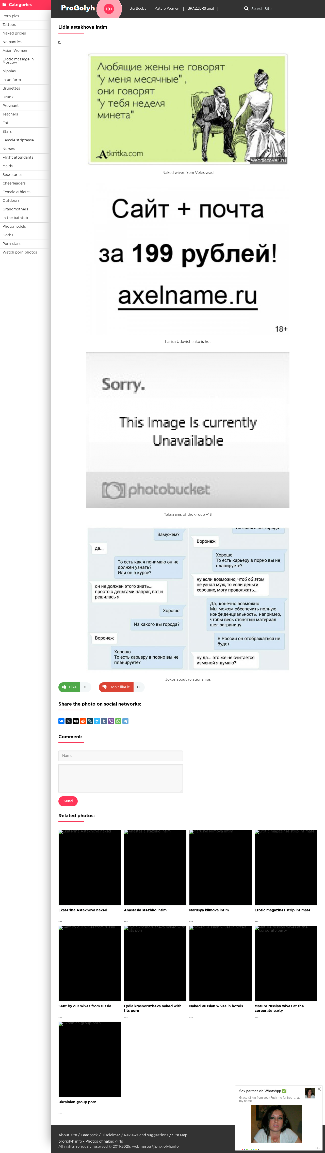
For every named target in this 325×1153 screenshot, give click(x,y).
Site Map (179, 1135)
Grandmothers (15, 209)
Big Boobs (137, 8)
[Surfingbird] (97, 721)
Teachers (10, 114)
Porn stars (12, 243)
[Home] (90, 9)
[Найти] (246, 9)
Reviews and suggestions (146, 1135)
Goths (8, 235)
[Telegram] (125, 721)
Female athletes (16, 192)
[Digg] (76, 721)
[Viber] (111, 721)
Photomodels (14, 226)
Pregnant (11, 105)
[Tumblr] (104, 721)
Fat (5, 123)
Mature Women (166, 8)
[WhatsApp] (118, 721)
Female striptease (18, 140)
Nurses (9, 149)
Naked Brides (14, 33)
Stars (7, 131)
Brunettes (11, 88)
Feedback (89, 1135)
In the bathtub (15, 218)
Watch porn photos (20, 252)
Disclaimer (111, 1135)
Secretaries (12, 174)
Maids (8, 166)
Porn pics (11, 16)
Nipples (9, 71)
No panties (12, 42)
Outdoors (11, 200)
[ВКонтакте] (61, 721)
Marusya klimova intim (209, 910)
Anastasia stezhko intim (145, 910)
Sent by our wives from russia (84, 1006)
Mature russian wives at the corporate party (279, 1008)
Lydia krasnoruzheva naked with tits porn (153, 1008)
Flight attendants (18, 157)
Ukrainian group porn (77, 1102)
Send (68, 801)
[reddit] (83, 721)
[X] (69, 721)
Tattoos (9, 24)
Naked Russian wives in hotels (216, 1006)
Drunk (8, 97)
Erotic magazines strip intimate (283, 910)
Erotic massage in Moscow (18, 61)
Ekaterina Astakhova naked (82, 910)
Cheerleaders (14, 183)
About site (67, 1135)
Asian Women (15, 50)
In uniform (12, 79)
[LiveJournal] (90, 721)
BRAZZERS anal (201, 8)
